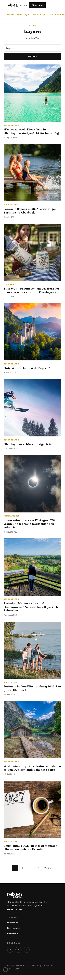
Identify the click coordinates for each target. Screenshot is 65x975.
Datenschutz (13, 928)
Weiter (47, 868)
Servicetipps (40, 14)
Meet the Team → (17, 909)
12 (38, 868)
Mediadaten (13, 933)
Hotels (10, 14)
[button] (5, 969)
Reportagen (23, 14)
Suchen (23, 5)
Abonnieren (37, 5)
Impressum (12, 922)
